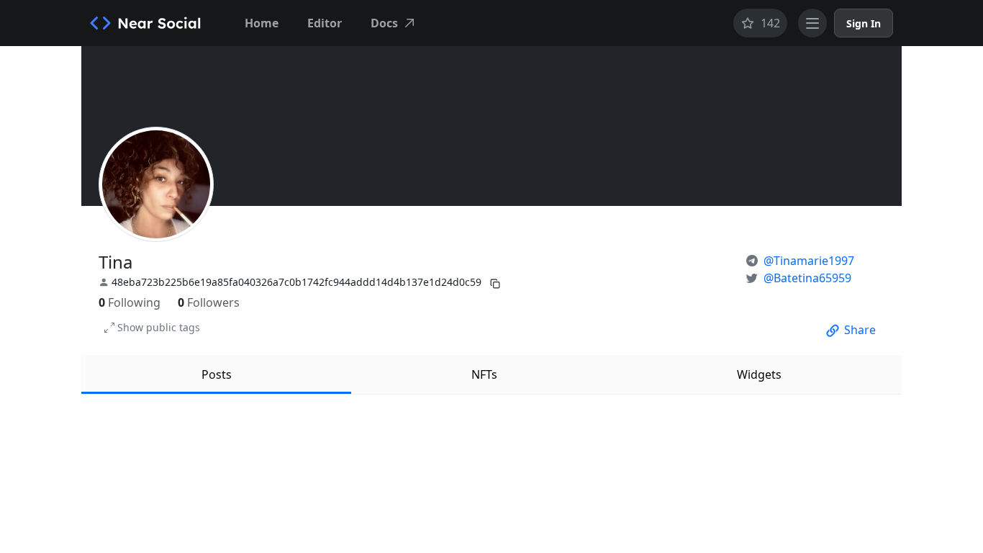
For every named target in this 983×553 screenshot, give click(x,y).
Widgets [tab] (759, 374)
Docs (384, 23)
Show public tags (158, 327)
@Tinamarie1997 (809, 261)
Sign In (863, 23)
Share (860, 330)
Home (261, 23)
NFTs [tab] (484, 374)
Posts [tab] (216, 374)
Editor (324, 23)
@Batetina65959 (807, 278)
